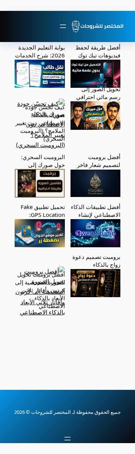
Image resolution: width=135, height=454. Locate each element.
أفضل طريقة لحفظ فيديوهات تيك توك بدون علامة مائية (97, 55)
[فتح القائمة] (63, 26)
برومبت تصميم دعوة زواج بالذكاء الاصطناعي (96, 264)
